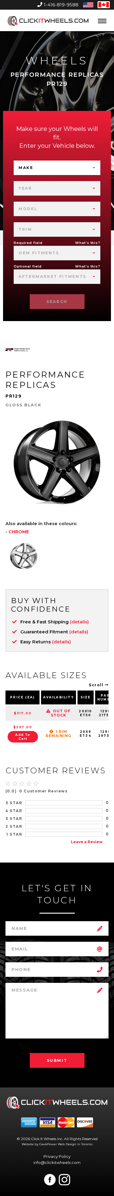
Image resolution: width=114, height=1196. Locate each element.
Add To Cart (22, 737)
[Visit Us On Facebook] (50, 1179)
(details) (79, 622)
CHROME (19, 532)
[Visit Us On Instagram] (64, 1179)
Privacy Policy (57, 1156)
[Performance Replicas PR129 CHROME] (23, 556)
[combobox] (57, 168)
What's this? (87, 243)
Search (57, 301)
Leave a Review (86, 842)
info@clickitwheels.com (57, 1162)
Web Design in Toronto (75, 1144)
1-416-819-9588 (61, 5)
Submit (57, 1060)
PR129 (13, 396)
